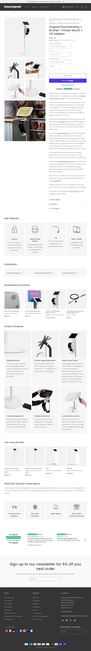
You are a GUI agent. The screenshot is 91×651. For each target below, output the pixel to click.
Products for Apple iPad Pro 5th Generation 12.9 (67, 18)
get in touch (73, 191)
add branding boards (65, 162)
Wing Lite (69, 468)
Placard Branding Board (32, 311)
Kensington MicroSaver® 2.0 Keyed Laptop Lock (75, 312)
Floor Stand (8, 604)
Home (50, 18)
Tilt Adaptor (61, 122)
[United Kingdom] (6, 632)
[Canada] (24, 632)
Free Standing (9, 598)
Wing (47, 468)
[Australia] (28, 632)
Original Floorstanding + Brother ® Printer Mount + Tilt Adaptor (65, 20)
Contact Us (36, 601)
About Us (36, 598)
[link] (14, 228)
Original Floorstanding (11, 468)
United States (69, 7)
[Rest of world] (31, 632)
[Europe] (17, 632)
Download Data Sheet (42, 273)
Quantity (51, 66)
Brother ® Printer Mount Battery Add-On (53, 312)
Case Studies (37, 613)
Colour (51, 51)
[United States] (21, 632)
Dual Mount (8, 610)
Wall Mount (8, 607)
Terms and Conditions (40, 616)
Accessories (8, 619)
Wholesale (36, 607)
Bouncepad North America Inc (47, 647)
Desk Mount (8, 601)
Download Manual (13, 273)
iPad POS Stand (9, 613)
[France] (10, 632)
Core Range (56, 181)
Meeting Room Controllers (13, 616)
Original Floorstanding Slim (33, 468)
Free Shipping (53, 40)
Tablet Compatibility (55, 43)
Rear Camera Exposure (11, 311)
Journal (35, 610)
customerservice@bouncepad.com (74, 616)
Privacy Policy (37, 619)
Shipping (36, 604)
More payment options (67, 85)
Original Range (62, 133)
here (83, 187)
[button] (27, 7)
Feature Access (54, 58)
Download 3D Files (68, 273)
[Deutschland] (13, 632)
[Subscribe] (59, 579)
